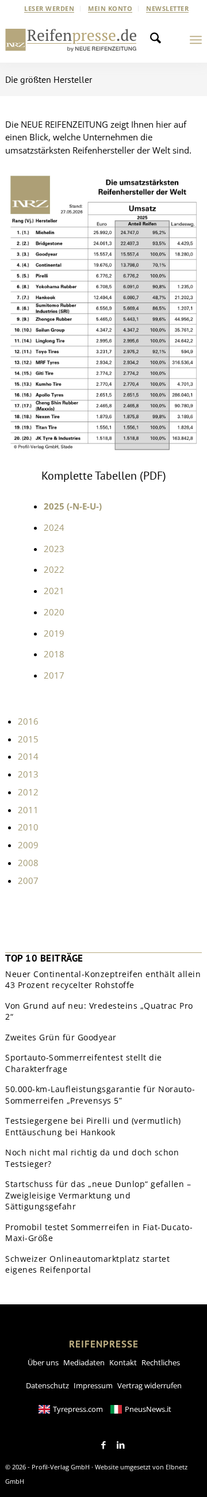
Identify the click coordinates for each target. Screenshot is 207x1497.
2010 (28, 827)
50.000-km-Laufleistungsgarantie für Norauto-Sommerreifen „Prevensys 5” (100, 1094)
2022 (54, 569)
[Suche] (158, 40)
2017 (54, 675)
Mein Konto (110, 8)
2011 (28, 809)
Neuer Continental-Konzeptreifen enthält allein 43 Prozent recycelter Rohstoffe (103, 979)
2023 (54, 548)
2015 (28, 739)
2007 (28, 880)
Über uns (43, 1362)
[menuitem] (49, 9)
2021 (54, 590)
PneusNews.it (148, 1409)
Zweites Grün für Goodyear (61, 1037)
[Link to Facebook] (103, 1445)
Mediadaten (84, 1362)
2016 (28, 721)
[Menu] (196, 39)
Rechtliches (160, 1362)
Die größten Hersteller (48, 79)
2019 (54, 633)
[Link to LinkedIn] (120, 1445)
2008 (28, 862)
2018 (54, 654)
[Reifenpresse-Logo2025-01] (71, 40)
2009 (28, 845)
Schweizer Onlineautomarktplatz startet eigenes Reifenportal (87, 1264)
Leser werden (49, 8)
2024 (54, 527)
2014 (28, 756)
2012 (28, 792)
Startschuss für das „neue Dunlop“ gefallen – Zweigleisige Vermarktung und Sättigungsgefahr (98, 1195)
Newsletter (167, 8)
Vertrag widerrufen (149, 1385)
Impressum (93, 1385)
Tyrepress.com (78, 1409)
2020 (54, 612)
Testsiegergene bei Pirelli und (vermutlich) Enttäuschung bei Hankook (93, 1126)
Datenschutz (47, 1385)
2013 (28, 774)
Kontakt (123, 1362)
